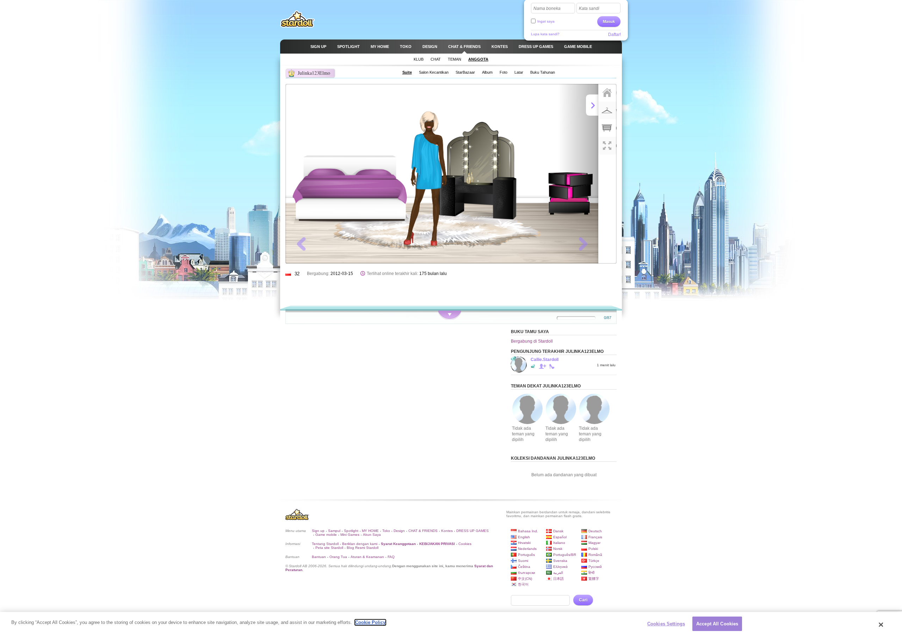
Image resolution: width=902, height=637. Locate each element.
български (526, 573)
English (524, 537)
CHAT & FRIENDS (423, 531)
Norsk (557, 549)
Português (526, 555)
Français (595, 537)
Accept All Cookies (717, 623)
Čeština (524, 567)
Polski (593, 549)
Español (560, 537)
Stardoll (297, 19)
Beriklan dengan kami (359, 544)
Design (399, 531)
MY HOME (370, 531)
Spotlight (351, 531)
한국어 (523, 584)
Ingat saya (546, 21)
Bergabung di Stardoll (532, 341)
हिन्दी (591, 573)
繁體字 (593, 579)
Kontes (447, 531)
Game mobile (326, 535)
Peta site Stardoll (329, 548)
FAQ (391, 557)
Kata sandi (589, 8)
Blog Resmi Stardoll (362, 548)
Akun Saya (372, 535)
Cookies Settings (666, 623)
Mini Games (349, 535)
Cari (583, 600)
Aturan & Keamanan (367, 557)
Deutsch (595, 531)
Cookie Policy (370, 622)
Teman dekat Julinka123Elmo (546, 386)
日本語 (558, 579)
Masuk (609, 21)
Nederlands (527, 549)
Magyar (594, 543)
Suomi (523, 561)
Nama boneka (547, 8)
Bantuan (319, 557)
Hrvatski (524, 543)
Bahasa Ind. (528, 531)
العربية (558, 573)
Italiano (559, 543)
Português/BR (564, 555)
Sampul (334, 531)
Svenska (560, 561)
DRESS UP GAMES (472, 531)
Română (595, 555)
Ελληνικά (560, 567)
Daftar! (614, 34)
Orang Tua (338, 557)
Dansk (558, 531)
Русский (595, 567)
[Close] (881, 624)
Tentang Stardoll (325, 544)
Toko (386, 531)
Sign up (318, 531)
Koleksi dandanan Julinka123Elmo (553, 458)
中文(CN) (525, 579)
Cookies (464, 544)
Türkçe (593, 561)
